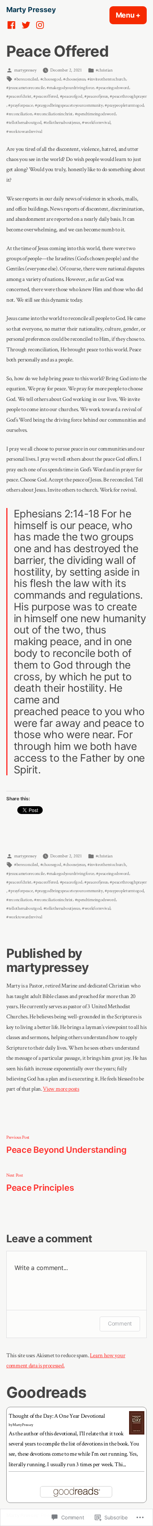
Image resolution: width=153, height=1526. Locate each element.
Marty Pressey (31, 9)
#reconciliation (19, 114)
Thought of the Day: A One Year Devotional (57, 1416)
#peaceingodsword (112, 87)
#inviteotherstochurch (106, 79)
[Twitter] (25, 25)
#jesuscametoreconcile (25, 87)
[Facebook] (12, 25)
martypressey (25, 70)
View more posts (61, 1089)
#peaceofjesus (96, 96)
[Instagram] (39, 25)
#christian (104, 70)
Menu (131, 15)
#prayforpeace (20, 105)
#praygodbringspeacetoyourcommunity (69, 105)
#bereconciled (26, 79)
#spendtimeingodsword (95, 114)
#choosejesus (74, 79)
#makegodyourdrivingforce (70, 87)
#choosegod (50, 79)
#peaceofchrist (18, 96)
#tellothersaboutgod (23, 122)
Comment (120, 1323)
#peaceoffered (45, 96)
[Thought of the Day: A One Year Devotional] (136, 1422)
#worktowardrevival (24, 131)
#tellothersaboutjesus (62, 122)
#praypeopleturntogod (124, 105)
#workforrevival (96, 122)
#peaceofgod (71, 96)
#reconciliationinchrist (53, 114)
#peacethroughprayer (128, 96)
